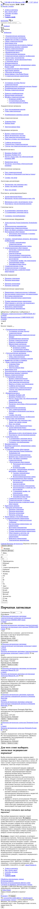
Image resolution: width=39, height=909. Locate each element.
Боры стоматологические (14, 362)
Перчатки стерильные (12, 278)
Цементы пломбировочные (14, 93)
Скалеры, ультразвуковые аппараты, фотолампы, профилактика (22, 470)
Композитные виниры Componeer (16, 373)
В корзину (4, 896)
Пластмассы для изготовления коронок (18, 204)
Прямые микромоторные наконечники (18, 298)
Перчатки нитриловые (12, 283)
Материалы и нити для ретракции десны (19, 202)
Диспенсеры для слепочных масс (16, 184)
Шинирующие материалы (13, 95)
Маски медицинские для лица (15, 135)
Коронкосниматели (11, 444)
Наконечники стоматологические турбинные (20, 292)
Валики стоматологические (14, 133)
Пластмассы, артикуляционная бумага (19, 426)
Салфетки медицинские (13, 142)
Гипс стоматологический (13, 172)
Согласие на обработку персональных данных (16, 884)
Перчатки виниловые (12, 280)
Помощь (7, 15)
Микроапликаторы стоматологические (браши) (21, 86)
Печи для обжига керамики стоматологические (21, 230)
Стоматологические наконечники (17, 518)
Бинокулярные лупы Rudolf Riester (16, 516)
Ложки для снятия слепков (14, 186)
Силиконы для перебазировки (15, 216)
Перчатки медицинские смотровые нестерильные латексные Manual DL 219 (18, 675)
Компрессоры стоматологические (16, 228)
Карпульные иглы (11, 369)
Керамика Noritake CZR (13, 153)
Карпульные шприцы (12, 506)
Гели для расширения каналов (15, 109)
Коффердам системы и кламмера (16, 360)
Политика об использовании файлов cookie (15, 883)
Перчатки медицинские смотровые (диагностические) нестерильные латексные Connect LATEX (19, 652)
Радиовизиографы (15, 235)
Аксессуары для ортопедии (15, 418)
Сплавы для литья (11, 177)
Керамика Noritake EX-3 (13, 155)
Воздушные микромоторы (14, 296)
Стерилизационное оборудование (16, 248)
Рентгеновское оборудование (15, 232)
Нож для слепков (10, 190)
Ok (2, 907)
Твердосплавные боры (12, 127)
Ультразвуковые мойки (16, 262)
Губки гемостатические (13, 111)
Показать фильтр (7, 545)
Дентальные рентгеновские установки (22, 233)
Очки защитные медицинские (15, 137)
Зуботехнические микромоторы (15, 226)
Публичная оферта (7, 881)
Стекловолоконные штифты (18, 102)
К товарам (12, 896)
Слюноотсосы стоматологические (16, 144)
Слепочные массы (12, 436)
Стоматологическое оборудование (17, 449)
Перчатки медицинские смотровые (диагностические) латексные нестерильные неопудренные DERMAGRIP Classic (19, 627)
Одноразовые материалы (14, 377)
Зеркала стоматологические (14, 375)
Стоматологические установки (15, 268)
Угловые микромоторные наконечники (18, 301)
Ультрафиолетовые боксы (17, 264)
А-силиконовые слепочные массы (16, 210)
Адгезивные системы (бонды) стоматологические (15, 83)
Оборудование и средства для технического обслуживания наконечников (20, 304)
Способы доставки (11, 13)
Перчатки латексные (12, 285)
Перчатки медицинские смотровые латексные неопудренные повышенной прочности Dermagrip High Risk (18, 703)
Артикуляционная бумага (13, 196)
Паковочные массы (11, 162)
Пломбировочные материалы (15, 88)
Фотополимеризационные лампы (20, 246)
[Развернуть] (13, 326)
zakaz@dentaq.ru (30, 865)
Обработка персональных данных (12, 879)
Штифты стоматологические (14, 97)
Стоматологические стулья (14, 266)
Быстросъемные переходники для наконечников (21, 294)
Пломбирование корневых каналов (17, 114)
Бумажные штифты (15, 99)
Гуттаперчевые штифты (17, 101)
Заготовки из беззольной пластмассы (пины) (20, 174)
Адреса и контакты (11, 10)
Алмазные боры (10, 121)
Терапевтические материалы (16, 329)
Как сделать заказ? (11, 11)
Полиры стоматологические (14, 90)
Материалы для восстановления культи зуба (20, 198)
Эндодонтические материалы (16, 353)
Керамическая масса (13, 393)
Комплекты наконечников (14, 306)
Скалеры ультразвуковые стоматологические (17, 243)
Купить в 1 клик (12, 640)
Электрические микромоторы (15, 308)
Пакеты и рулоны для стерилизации (17, 139)
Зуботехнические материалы (16, 407)
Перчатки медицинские (14, 507)
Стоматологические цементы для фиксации (20, 417)
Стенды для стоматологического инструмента (20, 146)
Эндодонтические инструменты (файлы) (19, 371)
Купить (4, 640)
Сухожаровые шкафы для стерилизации (22, 260)
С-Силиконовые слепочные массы (16, 212)
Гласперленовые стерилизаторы (20, 255)
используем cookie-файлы (12, 898)
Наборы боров (10, 123)
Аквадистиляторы (15, 253)
